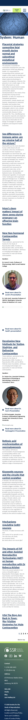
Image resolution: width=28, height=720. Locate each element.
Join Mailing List (9, 697)
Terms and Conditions (11, 716)
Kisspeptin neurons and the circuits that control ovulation (13, 475)
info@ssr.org (10, 670)
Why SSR (7, 689)
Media (6, 692)
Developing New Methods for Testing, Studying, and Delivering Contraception (13, 347)
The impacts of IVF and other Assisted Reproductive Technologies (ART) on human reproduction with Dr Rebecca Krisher (13, 558)
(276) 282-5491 (11, 667)
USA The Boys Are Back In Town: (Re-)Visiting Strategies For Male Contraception (12, 621)
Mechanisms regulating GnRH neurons (11, 525)
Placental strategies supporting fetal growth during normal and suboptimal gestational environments (13, 54)
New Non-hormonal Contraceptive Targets (13, 236)
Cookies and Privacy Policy (13, 713)
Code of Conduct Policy (12, 718)
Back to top (21, 640)
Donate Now (17, 10)
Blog (5, 695)
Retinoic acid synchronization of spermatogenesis (12, 444)
